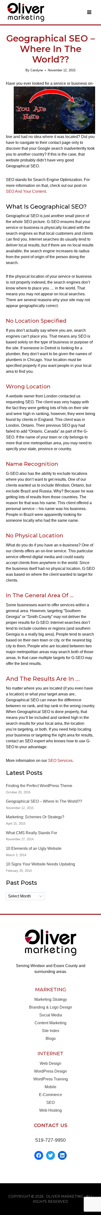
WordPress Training (50, 1079)
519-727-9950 (50, 1140)
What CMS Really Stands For (31, 833)
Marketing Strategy (50, 999)
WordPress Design (50, 1071)
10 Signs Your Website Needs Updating (40, 864)
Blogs (51, 1038)
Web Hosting (50, 1110)
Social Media (50, 1015)
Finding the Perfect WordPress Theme (39, 786)
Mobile (50, 1087)
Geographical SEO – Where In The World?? (44, 801)
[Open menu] (89, 12)
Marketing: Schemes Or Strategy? (35, 817)
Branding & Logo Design (50, 1007)
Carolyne (36, 70)
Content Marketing (50, 1023)
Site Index (50, 1031)
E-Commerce (50, 1095)
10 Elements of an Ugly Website (34, 848)
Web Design (50, 1063)
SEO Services (60, 760)
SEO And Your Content (26, 191)
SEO (50, 1102)
